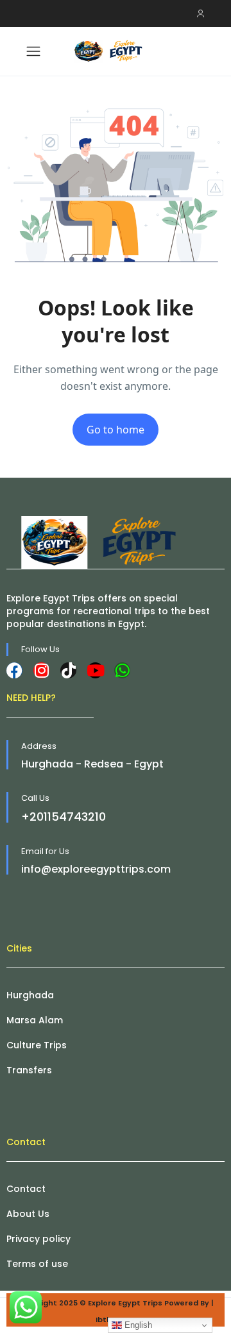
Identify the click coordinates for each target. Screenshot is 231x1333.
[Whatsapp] (122, 670)
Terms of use (37, 1263)
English (137, 1325)
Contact (26, 1188)
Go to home (115, 430)
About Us (27, 1213)
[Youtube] (95, 670)
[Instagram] (41, 670)
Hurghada (30, 995)
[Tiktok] (68, 670)
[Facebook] (14, 670)
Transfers (29, 1070)
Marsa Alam (34, 1020)
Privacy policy (38, 1238)
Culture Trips (36, 1045)
